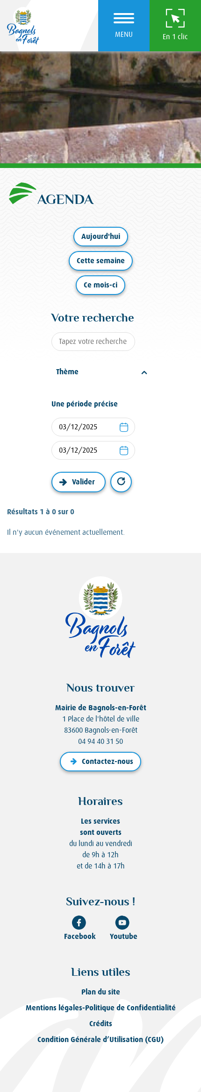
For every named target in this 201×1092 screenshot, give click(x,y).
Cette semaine (101, 260)
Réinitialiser (121, 481)
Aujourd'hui (100, 236)
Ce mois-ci (100, 284)
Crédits (100, 1023)
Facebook (80, 936)
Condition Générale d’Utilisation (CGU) (100, 1039)
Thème (67, 371)
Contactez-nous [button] (107, 761)
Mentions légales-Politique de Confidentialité (101, 1007)
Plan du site (100, 991)
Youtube (123, 936)
